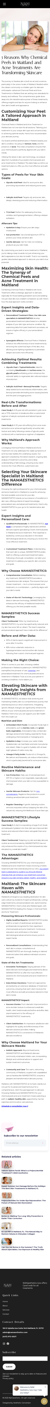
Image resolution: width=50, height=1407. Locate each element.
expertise (32, 671)
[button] (9, 4)
